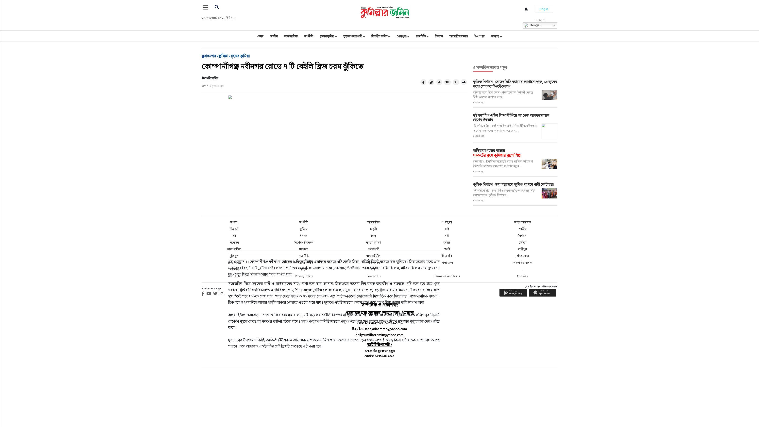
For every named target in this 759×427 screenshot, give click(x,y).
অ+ (447, 82)
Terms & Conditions (447, 276)
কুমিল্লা (223, 56)
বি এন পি (447, 256)
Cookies (522, 276)
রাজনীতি (421, 36)
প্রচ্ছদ (260, 36)
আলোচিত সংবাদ (458, 36)
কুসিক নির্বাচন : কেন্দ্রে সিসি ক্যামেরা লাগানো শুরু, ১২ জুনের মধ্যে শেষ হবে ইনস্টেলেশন (515, 84)
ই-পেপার (479, 36)
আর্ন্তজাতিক (290, 36)
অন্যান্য (495, 36)
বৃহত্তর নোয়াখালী (353, 36)
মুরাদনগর (209, 56)
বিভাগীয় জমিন (379, 36)
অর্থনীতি (308, 36)
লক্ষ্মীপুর (522, 249)
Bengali (535, 25)
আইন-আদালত (522, 222)
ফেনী (447, 249)
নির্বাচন (439, 36)
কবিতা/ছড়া (522, 256)
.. (522, 269)
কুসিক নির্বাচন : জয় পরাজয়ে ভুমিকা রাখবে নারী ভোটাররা (513, 184)
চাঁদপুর (522, 242)
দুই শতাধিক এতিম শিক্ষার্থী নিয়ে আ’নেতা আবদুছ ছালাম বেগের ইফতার (511, 117)
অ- (456, 82)
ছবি (447, 229)
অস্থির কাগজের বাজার (497, 153)
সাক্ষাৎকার (447, 263)
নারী (447, 236)
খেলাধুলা (402, 36)
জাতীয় (274, 36)
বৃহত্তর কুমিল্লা (327, 36)
